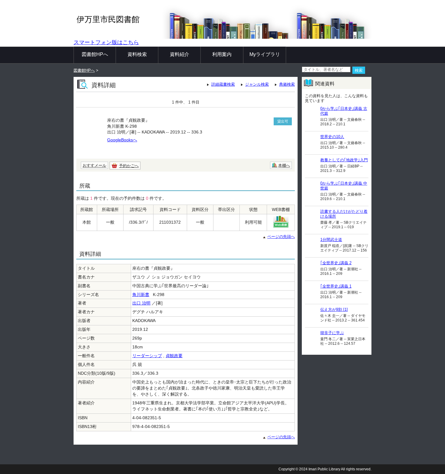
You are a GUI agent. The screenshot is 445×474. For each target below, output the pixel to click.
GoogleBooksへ (122, 139)
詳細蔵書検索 (223, 84)
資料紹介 (179, 54)
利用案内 (222, 54)
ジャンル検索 (257, 84)
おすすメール (94, 165)
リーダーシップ (147, 355)
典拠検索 (287, 84)
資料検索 (137, 54)
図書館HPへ (95, 54)
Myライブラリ (264, 54)
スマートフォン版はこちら (106, 42)
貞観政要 (174, 355)
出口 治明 (141, 303)
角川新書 (140, 294)
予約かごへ (129, 165)
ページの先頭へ (281, 236)
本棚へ (284, 165)
